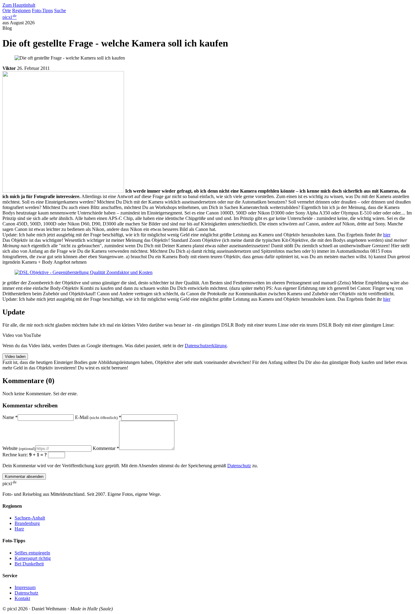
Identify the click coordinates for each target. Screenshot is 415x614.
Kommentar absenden (24, 476)
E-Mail (98, 417)
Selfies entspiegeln (32, 552)
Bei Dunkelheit (29, 563)
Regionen (21, 10)
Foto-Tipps (42, 10)
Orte (6, 10)
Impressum (25, 587)
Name (10, 417)
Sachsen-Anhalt (30, 517)
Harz (19, 528)
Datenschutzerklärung (206, 345)
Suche (60, 10)
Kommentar (106, 448)
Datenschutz (239, 465)
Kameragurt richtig (33, 558)
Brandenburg (27, 523)
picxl (9, 17)
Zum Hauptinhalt (18, 5)
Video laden (15, 356)
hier (386, 234)
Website (18, 448)
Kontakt (22, 598)
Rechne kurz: (24, 454)
